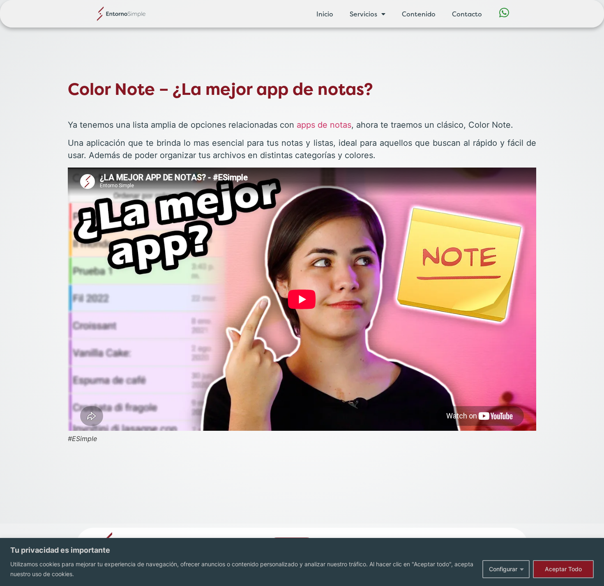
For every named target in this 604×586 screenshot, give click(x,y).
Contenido (419, 13)
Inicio (324, 13)
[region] (302, 562)
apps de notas (324, 125)
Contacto (467, 13)
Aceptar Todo (563, 568)
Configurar (503, 568)
